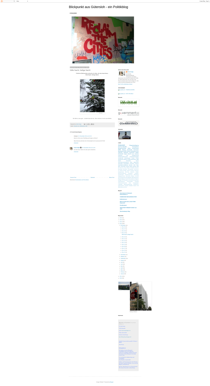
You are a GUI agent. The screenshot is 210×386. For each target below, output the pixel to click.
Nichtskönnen (136, 184)
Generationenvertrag (132, 180)
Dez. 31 (124, 227)
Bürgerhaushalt (122, 148)
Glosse (137, 160)
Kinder (131, 162)
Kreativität (137, 181)
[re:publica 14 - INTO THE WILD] (125, 93)
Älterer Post (111, 177)
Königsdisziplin (136, 182)
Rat (127, 155)
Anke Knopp (77, 147)
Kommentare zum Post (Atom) (82, 179)
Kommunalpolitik (122, 146)
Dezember (123, 225)
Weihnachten (82, 126)
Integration (120, 155)
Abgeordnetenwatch (132, 159)
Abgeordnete (136, 162)
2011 (121, 276)
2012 (121, 223)
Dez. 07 (124, 248)
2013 (121, 221)
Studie (131, 166)
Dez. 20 (124, 240)
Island (137, 180)
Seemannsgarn (127, 158)
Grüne (132, 153)
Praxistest (126, 185)
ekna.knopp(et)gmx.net (125, 330)
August (122, 260)
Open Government (133, 148)
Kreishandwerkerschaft (122, 182)
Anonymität (120, 163)
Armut (125, 167)
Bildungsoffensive (135, 177)
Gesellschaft (120, 158)
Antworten (76, 143)
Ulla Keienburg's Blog (125, 211)
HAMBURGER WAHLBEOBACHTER (128, 196)
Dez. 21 (124, 238)
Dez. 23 (124, 232)
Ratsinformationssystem (123, 156)
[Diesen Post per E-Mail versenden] (87, 124)
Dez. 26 (124, 230)
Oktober (123, 256)
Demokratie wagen (122, 153)
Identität (124, 170)
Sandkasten (130, 173)
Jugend (128, 170)
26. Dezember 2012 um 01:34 (85, 136)
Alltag (137, 159)
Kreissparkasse (121, 171)
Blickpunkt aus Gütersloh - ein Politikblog (98, 7)
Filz (122, 180)
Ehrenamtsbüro (131, 178)
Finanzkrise (126, 180)
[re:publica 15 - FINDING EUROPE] (126, 89)
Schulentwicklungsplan (134, 156)
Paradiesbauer (123, 205)
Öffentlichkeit (136, 174)
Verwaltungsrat (121, 174)
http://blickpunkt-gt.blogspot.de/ (125, 336)
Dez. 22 (124, 236)
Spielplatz (131, 185)
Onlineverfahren (121, 185)
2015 (121, 217)
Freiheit (137, 158)
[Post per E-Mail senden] (84, 124)
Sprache (134, 185)
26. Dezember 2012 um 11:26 (88, 147)
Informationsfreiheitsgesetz (123, 162)
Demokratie (129, 149)
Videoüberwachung (128, 174)
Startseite (93, 177)
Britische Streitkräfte (130, 167)
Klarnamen (137, 170)
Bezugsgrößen (129, 177)
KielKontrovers (123, 199)
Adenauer (122, 167)
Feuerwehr (132, 163)
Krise (130, 182)
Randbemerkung (135, 155)
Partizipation (133, 151)
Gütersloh (76, 126)
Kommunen (132, 152)
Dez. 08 (124, 246)
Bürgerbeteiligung (134, 145)
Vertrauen (134, 166)
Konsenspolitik (130, 181)
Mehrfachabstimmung (128, 184)
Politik (124, 151)
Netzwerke (132, 171)
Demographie (126, 163)
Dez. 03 (124, 250)
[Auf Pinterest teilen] (93, 124)
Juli (122, 262)
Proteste (127, 166)
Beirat (125, 177)
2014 (121, 219)
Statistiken (137, 173)
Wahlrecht (126, 159)
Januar (122, 273)
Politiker (137, 171)
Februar (123, 271)
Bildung (124, 149)
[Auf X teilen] (90, 124)
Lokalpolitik (120, 184)
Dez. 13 (124, 244)
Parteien (128, 151)
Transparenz (135, 146)
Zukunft (129, 153)
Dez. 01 (124, 252)
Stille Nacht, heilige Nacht (127, 234)
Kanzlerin (132, 170)
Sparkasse (126, 152)
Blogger (111, 382)
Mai (122, 266)
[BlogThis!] (88, 124)
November (123, 254)
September (123, 258)
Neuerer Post (73, 177)
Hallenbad (137, 153)
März (122, 270)
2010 (121, 278)
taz (78, 126)
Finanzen (137, 163)
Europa (133, 158)
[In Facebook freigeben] (92, 124)
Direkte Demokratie (124, 160)
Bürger (137, 152)
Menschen (127, 171)
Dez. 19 (124, 242)
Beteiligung (120, 151)
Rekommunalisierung (122, 173)
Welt (86, 126)
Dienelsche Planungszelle (128, 169)
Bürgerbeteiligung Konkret (123, 178)
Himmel (121, 170)
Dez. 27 (124, 228)
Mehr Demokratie (121, 166)
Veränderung (120, 159)
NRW (119, 149)
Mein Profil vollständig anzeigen (125, 84)
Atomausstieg (120, 177)
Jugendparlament (121, 181)
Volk (138, 185)
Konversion (136, 149)
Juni (122, 264)
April (122, 268)
